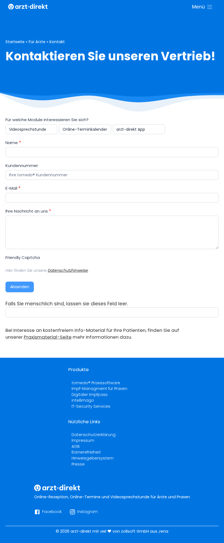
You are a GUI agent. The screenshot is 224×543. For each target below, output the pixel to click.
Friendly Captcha (22, 257)
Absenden (19, 287)
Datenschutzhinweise (68, 270)
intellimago (83, 400)
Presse (78, 464)
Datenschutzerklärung (94, 434)
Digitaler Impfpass (90, 394)
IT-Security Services (91, 406)
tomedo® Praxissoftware (96, 383)
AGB (76, 446)
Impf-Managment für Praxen (99, 388)
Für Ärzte (37, 41)
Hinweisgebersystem (93, 458)
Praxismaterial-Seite (48, 337)
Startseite (15, 41)
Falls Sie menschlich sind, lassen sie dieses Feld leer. (66, 303)
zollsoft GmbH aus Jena (144, 531)
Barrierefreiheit (86, 452)
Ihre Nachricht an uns (28, 211)
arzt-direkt (80, 531)
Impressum (83, 440)
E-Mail (12, 188)
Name (13, 142)
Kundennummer (21, 165)
